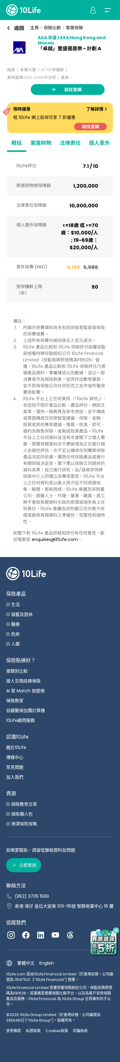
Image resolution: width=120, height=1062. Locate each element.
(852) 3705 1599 (32, 896)
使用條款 (13, 1030)
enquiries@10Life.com (55, 539)
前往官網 (90, 127)
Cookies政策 (57, 1030)
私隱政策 (33, 1030)
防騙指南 (80, 1030)
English (46, 963)
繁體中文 (25, 963)
